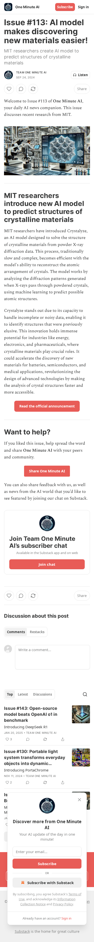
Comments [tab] (16, 632)
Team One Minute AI (31, 72)
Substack (22, 931)
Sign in (83, 7)
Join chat (47, 564)
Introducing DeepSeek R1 (26, 726)
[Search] (85, 694)
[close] (79, 800)
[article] (47, 723)
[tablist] (25, 632)
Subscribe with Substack (50, 882)
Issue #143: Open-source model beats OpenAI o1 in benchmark (30, 714)
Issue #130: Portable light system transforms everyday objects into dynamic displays (34, 757)
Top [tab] (10, 694)
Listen (83, 75)
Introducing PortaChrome (26, 769)
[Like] (9, 89)
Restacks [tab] (37, 632)
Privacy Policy (63, 904)
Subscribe (65, 7)
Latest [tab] (23, 694)
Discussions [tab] (42, 694)
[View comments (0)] (21, 89)
